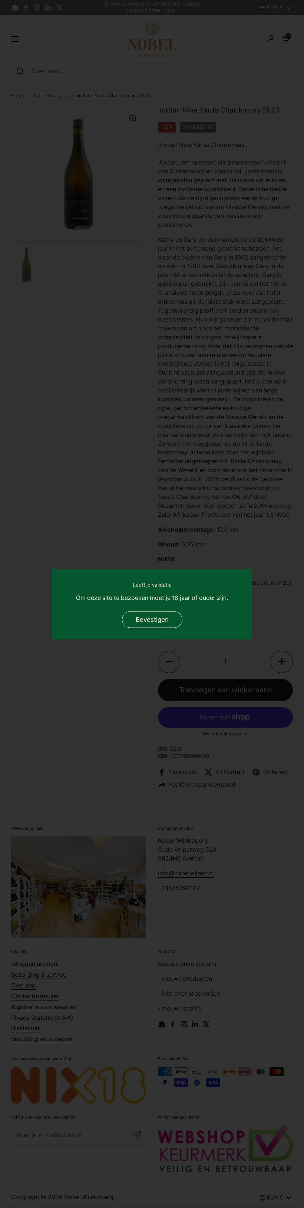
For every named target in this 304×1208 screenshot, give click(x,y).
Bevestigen (152, 619)
